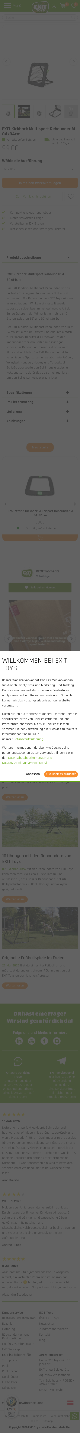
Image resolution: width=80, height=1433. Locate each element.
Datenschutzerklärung (28, 739)
